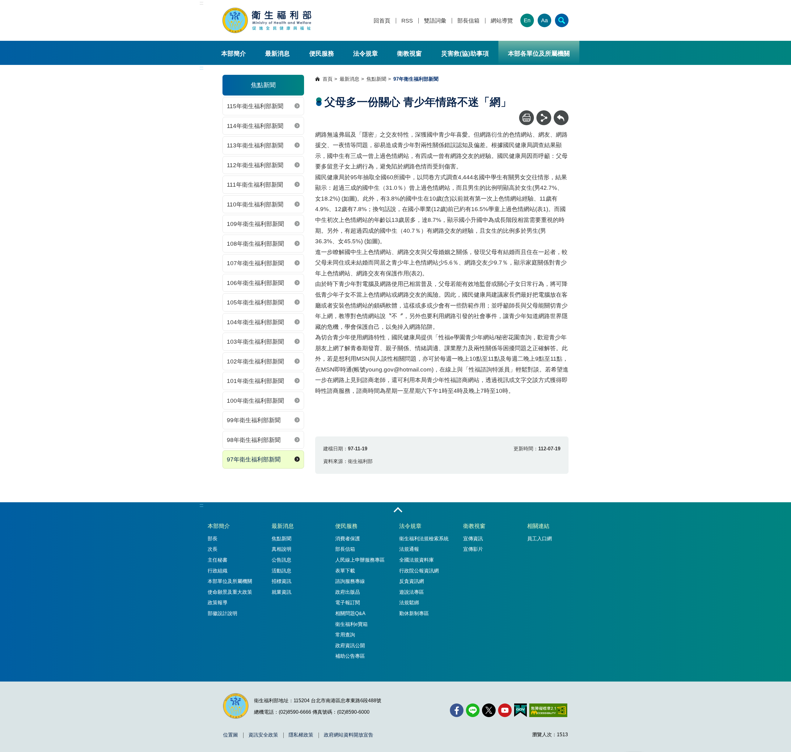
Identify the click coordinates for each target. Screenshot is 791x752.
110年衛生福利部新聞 (255, 204)
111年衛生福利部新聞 (255, 184)
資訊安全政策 (263, 735)
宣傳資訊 (473, 538)
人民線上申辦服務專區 (360, 560)
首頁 (327, 79)
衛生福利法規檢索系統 (424, 538)
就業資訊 (281, 592)
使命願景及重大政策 (230, 592)
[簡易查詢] (562, 20)
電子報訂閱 (347, 602)
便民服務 (321, 53)
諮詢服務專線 (350, 581)
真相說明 (281, 549)
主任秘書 (217, 560)
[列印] (526, 117)
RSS (407, 21)
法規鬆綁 (409, 602)
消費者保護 (347, 538)
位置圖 (230, 735)
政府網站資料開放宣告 (348, 735)
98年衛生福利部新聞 (254, 440)
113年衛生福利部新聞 (255, 145)
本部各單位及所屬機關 (539, 53)
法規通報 (409, 549)
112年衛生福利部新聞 (255, 165)
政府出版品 (347, 592)
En (527, 20)
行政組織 (217, 570)
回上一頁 (561, 113)
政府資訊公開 (350, 645)
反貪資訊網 (411, 581)
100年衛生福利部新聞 (255, 400)
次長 (213, 549)
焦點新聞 (376, 79)
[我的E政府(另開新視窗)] (520, 710)
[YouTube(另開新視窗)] (505, 710)
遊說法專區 (411, 592)
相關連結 (538, 526)
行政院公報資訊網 (419, 570)
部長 (213, 538)
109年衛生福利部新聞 (255, 224)
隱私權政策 (301, 735)
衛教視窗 (409, 53)
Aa (544, 20)
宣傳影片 (473, 549)
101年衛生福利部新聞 (255, 381)
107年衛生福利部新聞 (255, 263)
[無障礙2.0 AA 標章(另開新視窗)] (548, 710)
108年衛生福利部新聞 (255, 243)
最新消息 (277, 53)
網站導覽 (502, 21)
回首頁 (382, 21)
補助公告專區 (350, 656)
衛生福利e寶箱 (351, 624)
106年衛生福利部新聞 (255, 283)
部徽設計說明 (222, 613)
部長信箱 (468, 21)
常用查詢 (345, 634)
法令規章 (365, 53)
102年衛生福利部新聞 (255, 361)
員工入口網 (539, 538)
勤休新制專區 (414, 613)
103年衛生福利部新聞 (255, 341)
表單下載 (345, 570)
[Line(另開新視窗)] (473, 710)
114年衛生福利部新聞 (255, 126)
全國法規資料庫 (416, 560)
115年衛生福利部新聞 (255, 106)
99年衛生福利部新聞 (254, 420)
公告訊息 (281, 560)
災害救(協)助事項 (465, 53)
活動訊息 (281, 570)
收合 (398, 510)
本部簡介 (233, 53)
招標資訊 (281, 581)
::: (201, 3)
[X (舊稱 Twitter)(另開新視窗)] (489, 710)
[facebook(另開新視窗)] (456, 710)
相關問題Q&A (350, 613)
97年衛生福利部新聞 (254, 459)
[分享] (543, 117)
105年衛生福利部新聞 (255, 302)
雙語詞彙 (435, 21)
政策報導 (217, 602)
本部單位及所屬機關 (230, 581)
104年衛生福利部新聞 (255, 322)
